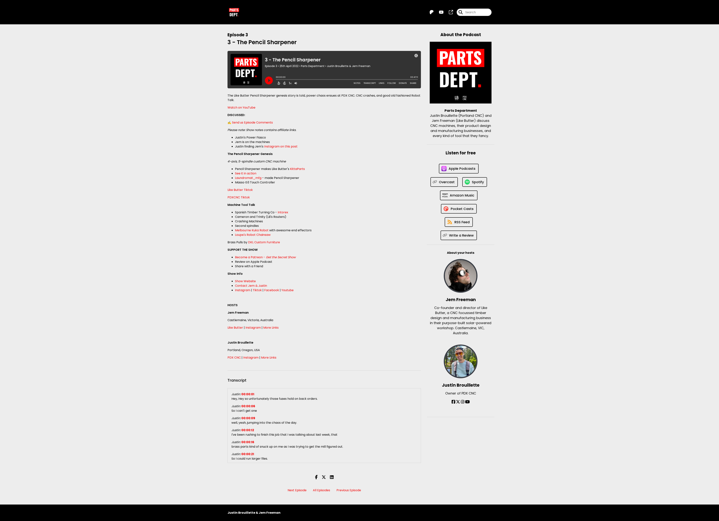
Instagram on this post (281, 146)
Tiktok (257, 290)
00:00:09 (248, 418)
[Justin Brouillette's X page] (458, 402)
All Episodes (321, 490)
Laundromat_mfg (248, 178)
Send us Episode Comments (252, 122)
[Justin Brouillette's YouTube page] (467, 402)
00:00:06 (248, 406)
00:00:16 (247, 442)
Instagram (242, 290)
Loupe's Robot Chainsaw (253, 235)
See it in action (245, 173)
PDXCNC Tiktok (238, 197)
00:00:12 (247, 430)
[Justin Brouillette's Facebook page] (453, 402)
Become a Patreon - (265, 257)
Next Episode (297, 490)
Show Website (245, 281)
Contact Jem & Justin (251, 286)
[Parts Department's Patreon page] (432, 12)
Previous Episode (348, 490)
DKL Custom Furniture (264, 242)
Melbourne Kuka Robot (252, 230)
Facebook (271, 290)
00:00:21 (247, 454)
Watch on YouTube (241, 107)
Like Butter (235, 327)
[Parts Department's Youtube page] (439, 12)
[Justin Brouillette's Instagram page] (462, 402)
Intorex (283, 212)
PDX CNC (234, 357)
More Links (271, 327)
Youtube (287, 290)
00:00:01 (247, 394)
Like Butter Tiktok (240, 190)
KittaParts (297, 169)
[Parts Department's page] (448, 12)
